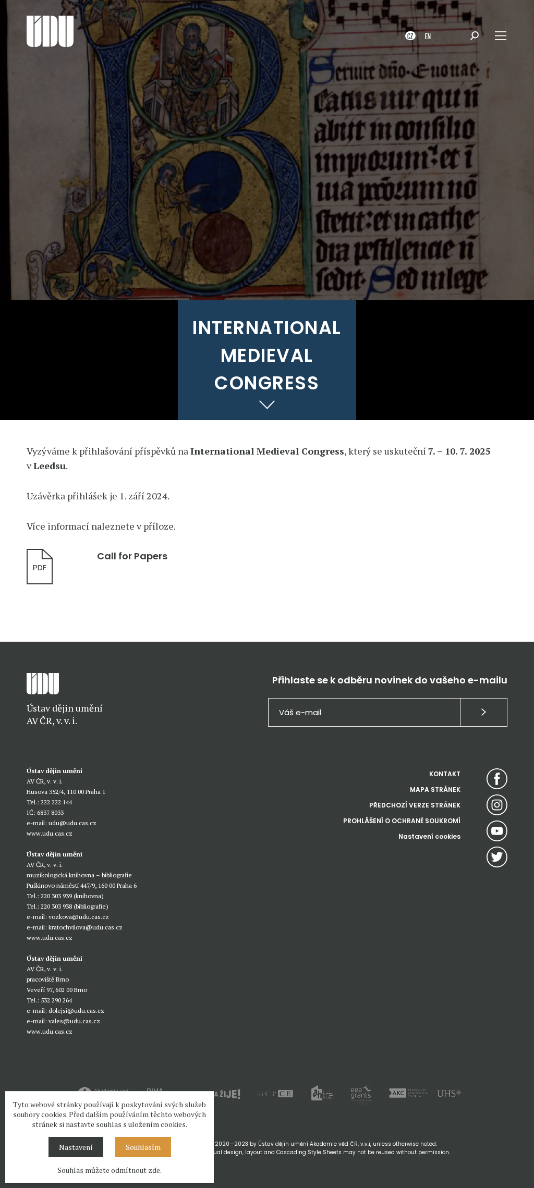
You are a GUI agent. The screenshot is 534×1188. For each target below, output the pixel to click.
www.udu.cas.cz (49, 833)
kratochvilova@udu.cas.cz (85, 927)
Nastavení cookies (429, 836)
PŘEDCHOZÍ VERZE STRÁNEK (414, 805)
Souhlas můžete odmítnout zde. (109, 1170)
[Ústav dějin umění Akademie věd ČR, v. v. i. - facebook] (497, 778)
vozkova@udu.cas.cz (78, 917)
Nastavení (76, 1147)
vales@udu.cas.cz (74, 1021)
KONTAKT (444, 773)
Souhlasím (143, 1147)
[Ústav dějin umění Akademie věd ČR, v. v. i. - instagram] (497, 804)
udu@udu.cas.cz (72, 823)
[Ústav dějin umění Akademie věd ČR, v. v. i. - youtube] (497, 830)
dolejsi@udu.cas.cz (76, 1010)
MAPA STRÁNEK (435, 789)
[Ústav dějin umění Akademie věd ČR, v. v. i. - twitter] (497, 857)
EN (428, 35)
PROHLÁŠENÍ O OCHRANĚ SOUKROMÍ (401, 820)
